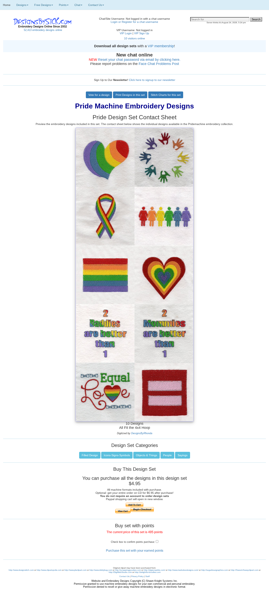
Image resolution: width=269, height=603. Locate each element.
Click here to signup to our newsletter (152, 79)
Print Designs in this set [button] (130, 94)
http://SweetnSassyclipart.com (244, 570)
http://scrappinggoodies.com (128, 570)
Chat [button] (77, 4)
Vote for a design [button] (98, 94)
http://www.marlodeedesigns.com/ (183, 570)
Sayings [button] (182, 455)
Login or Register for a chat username (134, 21)
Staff (147, 576)
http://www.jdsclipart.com (75, 570)
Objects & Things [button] (146, 455)
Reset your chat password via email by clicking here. (139, 60)
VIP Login (126, 33)
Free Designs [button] (42, 4)
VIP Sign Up (141, 33)
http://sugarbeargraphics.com (214, 570)
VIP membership (161, 46)
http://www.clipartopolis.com (49, 570)
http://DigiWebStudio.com (120, 572)
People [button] (167, 455)
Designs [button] (21, 4)
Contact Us (124, 576)
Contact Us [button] (95, 4)
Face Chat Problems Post (159, 64)
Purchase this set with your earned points (134, 550)
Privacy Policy (137, 576)
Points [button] (63, 4)
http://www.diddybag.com (100, 570)
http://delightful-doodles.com (147, 572)
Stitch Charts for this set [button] (166, 94)
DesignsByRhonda (141, 433)
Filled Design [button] (90, 455)
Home (6, 4)
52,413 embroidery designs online (43, 30)
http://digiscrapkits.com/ (154, 570)
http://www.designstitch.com (21, 570)
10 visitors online (134, 38)
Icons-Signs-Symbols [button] (117, 455)
